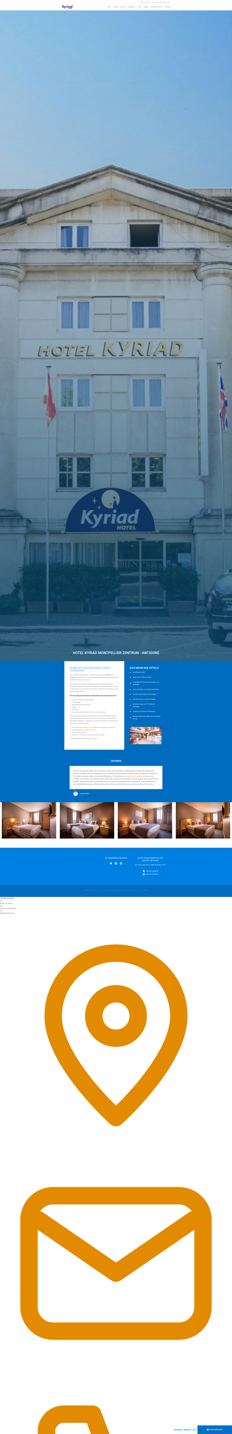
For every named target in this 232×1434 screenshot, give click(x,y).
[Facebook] (138, 2)
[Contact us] (116, 1379)
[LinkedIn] (139, 2)
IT (149, 2)
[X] (137, 2)
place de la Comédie (134, 776)
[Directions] (116, 1146)
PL (160, 2)
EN (141, 2)
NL (157, 2)
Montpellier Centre (87, 727)
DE (168, 2)
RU (164, 2)
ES (153, 2)
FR (145, 2)
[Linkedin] (121, 863)
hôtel (99, 771)
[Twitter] (111, 863)
